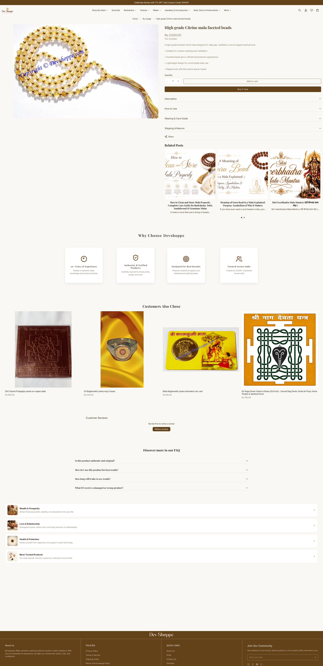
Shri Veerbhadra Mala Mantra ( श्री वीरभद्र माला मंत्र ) (202, 204)
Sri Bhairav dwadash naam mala (254, 202)
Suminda (116, 10)
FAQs (169, 655)
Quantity (168, 75)
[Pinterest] (257, 664)
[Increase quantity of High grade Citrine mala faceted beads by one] (178, 81)
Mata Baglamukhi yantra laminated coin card (183, 391)
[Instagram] (248, 664)
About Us (170, 651)
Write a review (161, 429)
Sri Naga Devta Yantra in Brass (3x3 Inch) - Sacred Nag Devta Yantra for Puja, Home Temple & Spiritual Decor (279, 392)
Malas (156, 10)
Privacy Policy (92, 651)
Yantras (143, 10)
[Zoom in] (156, 29)
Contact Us (171, 659)
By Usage (147, 19)
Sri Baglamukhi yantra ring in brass (99, 391)
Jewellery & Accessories (176, 10)
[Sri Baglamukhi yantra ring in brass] (122, 349)
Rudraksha (129, 10)
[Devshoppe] (7, 10)
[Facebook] (253, 664)
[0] (317, 10)
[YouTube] (261, 664)
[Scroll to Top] (318, 652)
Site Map (170, 663)
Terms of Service (93, 655)
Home (135, 19)
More (226, 10)
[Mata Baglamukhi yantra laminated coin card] (201, 349)
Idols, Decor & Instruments (206, 10)
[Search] (299, 10)
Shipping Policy (92, 659)
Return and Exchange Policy (98, 663)
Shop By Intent (99, 10)
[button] (241, 217)
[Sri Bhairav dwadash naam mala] (255, 174)
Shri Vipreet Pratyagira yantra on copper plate (25, 391)
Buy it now (243, 89)
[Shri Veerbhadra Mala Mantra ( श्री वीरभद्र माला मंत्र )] (202, 174)
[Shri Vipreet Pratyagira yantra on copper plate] (43, 349)
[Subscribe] (315, 657)
